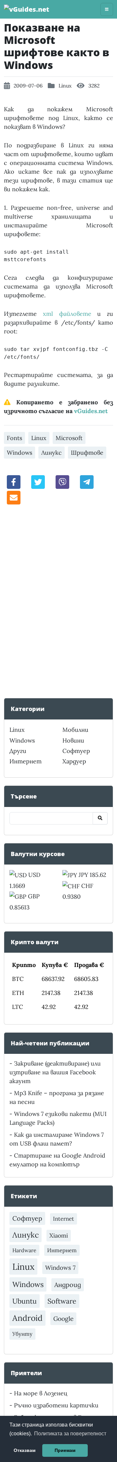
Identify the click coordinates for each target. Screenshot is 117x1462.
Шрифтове (87, 452)
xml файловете (67, 313)
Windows (19, 452)
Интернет (25, 761)
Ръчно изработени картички (56, 1405)
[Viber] (62, 481)
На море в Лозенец (40, 1393)
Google (63, 1318)
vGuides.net (91, 411)
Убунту (22, 1333)
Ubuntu (24, 1301)
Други (17, 751)
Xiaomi (58, 1235)
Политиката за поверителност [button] (70, 1433)
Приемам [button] (65, 1450)
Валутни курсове (38, 854)
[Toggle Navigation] (106, 9)
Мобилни (75, 729)
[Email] (13, 497)
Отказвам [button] (24, 1450)
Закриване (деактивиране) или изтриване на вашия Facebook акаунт (55, 1072)
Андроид (67, 1285)
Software (61, 1301)
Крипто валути (34, 942)
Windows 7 (60, 1267)
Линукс (51, 452)
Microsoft (69, 438)
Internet (63, 1218)
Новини (73, 740)
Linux (65, 85)
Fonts (14, 438)
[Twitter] (38, 481)
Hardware (24, 1250)
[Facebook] (13, 481)
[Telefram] (87, 481)
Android (27, 1318)
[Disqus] (58, 600)
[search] (100, 818)
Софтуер (76, 751)
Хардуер (74, 761)
